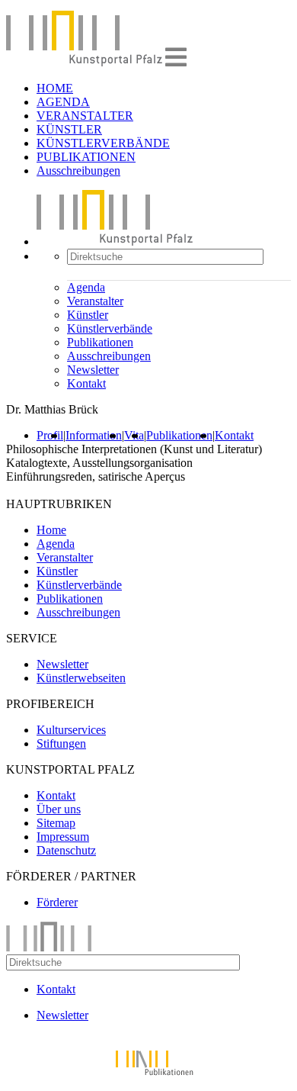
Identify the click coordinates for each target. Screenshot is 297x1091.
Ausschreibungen (78, 170)
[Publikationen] (148, 1077)
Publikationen (100, 342)
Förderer (57, 902)
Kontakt (86, 383)
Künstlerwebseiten (81, 677)
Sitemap (56, 822)
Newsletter (93, 369)
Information (93, 435)
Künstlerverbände (109, 328)
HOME (55, 88)
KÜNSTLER (69, 129)
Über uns (59, 809)
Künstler (87, 314)
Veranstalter (95, 300)
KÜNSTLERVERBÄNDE (103, 143)
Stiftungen (61, 743)
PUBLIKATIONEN (86, 156)
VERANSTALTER (85, 115)
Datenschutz (66, 850)
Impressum (63, 836)
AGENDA (63, 101)
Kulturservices (71, 729)
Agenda (86, 287)
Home (51, 529)
